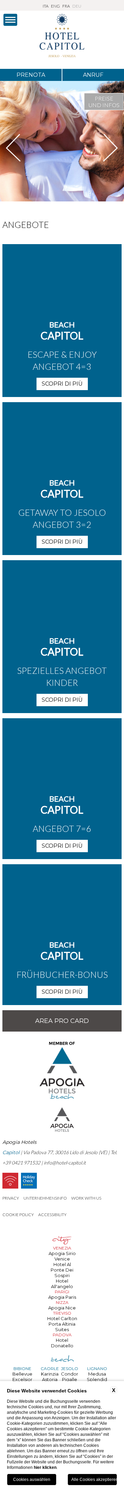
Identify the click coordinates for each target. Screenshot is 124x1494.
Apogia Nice (62, 1307)
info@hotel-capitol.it (65, 1163)
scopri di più (62, 383)
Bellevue (22, 1374)
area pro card (62, 1021)
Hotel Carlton (62, 1318)
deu (76, 6)
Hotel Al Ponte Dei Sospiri (62, 1270)
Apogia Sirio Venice (62, 1256)
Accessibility (52, 1214)
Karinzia (50, 1374)
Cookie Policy (18, 1214)
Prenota (31, 75)
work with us (86, 1198)
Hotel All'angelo (62, 1283)
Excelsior (22, 1379)
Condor (69, 1374)
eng (55, 6)
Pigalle (69, 1379)
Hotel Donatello (62, 1342)
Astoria (50, 1379)
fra (66, 6)
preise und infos (104, 101)
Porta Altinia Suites (62, 1326)
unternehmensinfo (45, 1198)
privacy (10, 1198)
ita (46, 6)
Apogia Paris (62, 1297)
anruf (93, 75)
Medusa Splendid (97, 1376)
